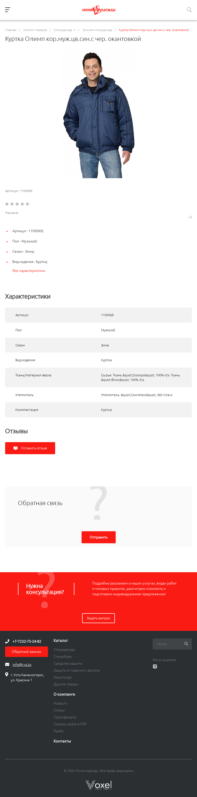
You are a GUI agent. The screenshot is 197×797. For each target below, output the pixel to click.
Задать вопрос (98, 618)
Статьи (59, 710)
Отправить (98, 537)
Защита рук (63, 677)
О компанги (64, 694)
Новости (60, 703)
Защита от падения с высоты (77, 670)
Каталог (61, 641)
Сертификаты (65, 717)
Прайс (59, 731)
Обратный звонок (26, 652)
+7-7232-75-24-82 (27, 641)
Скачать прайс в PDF (70, 724)
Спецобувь (63, 656)
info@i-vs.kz (22, 665)
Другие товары (66, 684)
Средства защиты (68, 663)
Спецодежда (64, 649)
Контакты (62, 741)
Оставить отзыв (33, 448)
